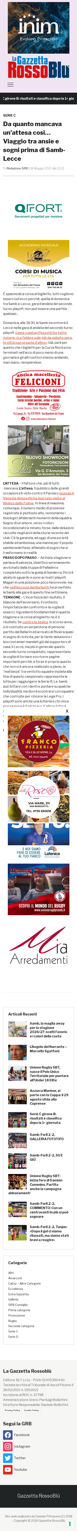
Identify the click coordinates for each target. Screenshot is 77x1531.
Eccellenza (15, 1289)
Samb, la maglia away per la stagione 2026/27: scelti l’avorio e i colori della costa (48, 1029)
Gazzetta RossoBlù (38, 1496)
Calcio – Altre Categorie (24, 1283)
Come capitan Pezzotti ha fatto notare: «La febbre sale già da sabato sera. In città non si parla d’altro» (37, 338)
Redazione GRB (17, 168)
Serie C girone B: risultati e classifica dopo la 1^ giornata (46, 1118)
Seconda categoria (21, 1326)
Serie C (9, 115)
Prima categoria (19, 1310)
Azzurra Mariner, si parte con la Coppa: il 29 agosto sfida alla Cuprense (49, 1097)
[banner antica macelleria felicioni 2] (38, 395)
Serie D (13, 1336)
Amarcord (15, 1278)
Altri (11, 1272)
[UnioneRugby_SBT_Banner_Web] (38, 889)
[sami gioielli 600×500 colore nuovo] (38, 451)
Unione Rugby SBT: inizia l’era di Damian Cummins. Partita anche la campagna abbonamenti (35, 1184)
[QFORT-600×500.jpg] (38, 211)
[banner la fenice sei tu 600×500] (38, 833)
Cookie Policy (31, 1410)
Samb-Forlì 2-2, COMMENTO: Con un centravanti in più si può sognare (49, 1210)
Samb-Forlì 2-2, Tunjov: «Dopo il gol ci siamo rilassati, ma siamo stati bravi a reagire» (49, 1233)
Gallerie (13, 1299)
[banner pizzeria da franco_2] (38, 741)
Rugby (12, 1321)
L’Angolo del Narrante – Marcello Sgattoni (48, 1049)
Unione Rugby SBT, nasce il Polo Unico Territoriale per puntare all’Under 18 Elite (49, 1073)
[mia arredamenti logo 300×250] (38, 945)
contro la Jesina (35, 622)
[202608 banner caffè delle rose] (38, 796)
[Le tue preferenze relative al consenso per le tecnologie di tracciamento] (70, 1524)
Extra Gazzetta (18, 1294)
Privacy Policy (12, 1410)
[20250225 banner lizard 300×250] (38, 266)
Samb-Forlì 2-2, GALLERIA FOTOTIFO (47, 1137)
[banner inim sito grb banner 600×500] (38, 28)
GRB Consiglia (18, 1304)
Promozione (16, 1315)
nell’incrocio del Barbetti (30, 587)
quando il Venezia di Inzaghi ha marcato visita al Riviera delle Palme (38, 498)
